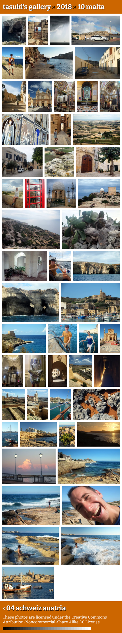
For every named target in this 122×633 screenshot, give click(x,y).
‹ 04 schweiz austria (34, 608)
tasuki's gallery (27, 7)
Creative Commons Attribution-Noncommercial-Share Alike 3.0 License (55, 619)
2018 (64, 7)
